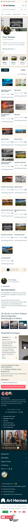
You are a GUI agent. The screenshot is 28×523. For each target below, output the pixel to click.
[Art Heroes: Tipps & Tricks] (26, 461)
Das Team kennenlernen (9, 448)
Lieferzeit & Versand (8, 423)
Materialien (4, 458)
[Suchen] (25, 9)
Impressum (24, 508)
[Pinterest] (9, 469)
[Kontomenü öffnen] (23, 5)
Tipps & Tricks (6, 461)
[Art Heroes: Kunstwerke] (26, 454)
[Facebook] (11, 469)
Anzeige (23, 70)
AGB (15, 506)
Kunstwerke (5, 454)
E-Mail (21, 412)
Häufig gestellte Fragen (9, 416)
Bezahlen (5, 420)
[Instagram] (7, 469)
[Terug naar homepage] (9, 5)
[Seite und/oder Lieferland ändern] (26, 1)
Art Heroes (4, 465)
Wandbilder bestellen (8, 418)
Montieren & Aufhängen (9, 425)
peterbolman (3, 52)
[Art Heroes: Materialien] (26, 457)
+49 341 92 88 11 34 (12, 412)
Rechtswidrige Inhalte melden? (8, 508)
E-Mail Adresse (5, 379)
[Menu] (2, 5)
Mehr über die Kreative (8, 49)
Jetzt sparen (7, 517)
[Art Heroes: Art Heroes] (26, 465)
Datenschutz (18, 508)
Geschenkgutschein (8, 427)
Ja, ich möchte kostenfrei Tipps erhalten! (13, 386)
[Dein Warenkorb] (25, 5)
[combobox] (10, 9)
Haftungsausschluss (21, 506)
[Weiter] (24, 270)
